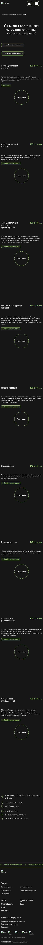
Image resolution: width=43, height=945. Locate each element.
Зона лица (5, 893)
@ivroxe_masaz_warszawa (15, 814)
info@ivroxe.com (11, 811)
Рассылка (4, 927)
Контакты (5, 911)
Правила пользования (9, 924)
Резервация (21, 97)
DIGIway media (16, 937)
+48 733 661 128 (12, 806)
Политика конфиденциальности (13, 921)
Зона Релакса (6, 890)
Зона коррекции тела (28, 890)
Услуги (4, 883)
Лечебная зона (26, 887)
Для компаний (26, 901)
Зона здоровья (7, 887)
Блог (3, 907)
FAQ (22, 904)
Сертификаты (7, 904)
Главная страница (7, 14)
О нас (3, 901)
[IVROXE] (4, 873)
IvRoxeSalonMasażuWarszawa (16, 818)
